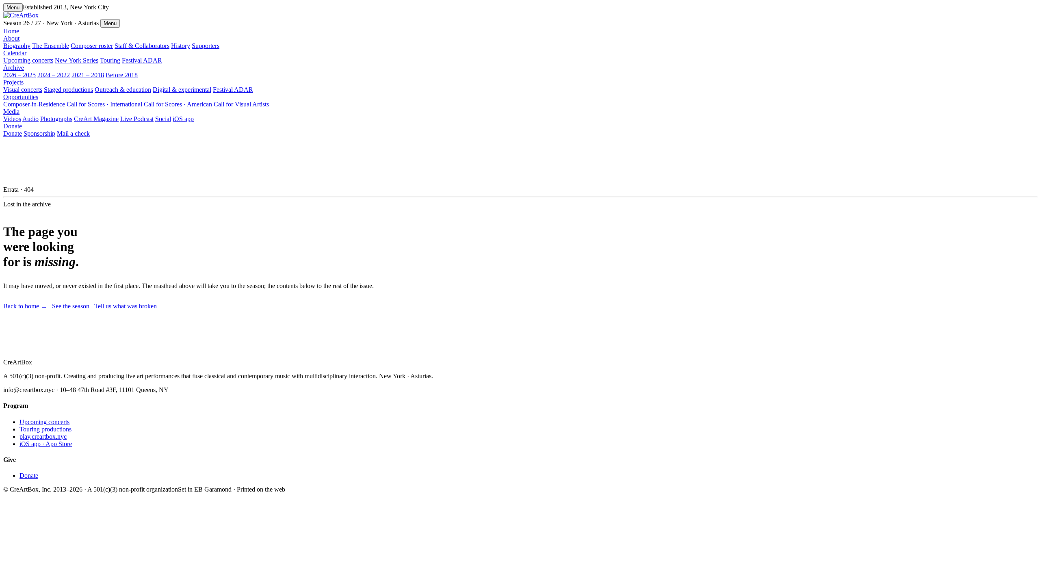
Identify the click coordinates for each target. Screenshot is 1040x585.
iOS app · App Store (46, 443)
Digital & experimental (182, 89)
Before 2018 (122, 75)
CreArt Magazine (96, 118)
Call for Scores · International (104, 104)
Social (163, 118)
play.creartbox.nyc (43, 436)
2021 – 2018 (88, 75)
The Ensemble (50, 45)
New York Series (76, 60)
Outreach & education (123, 89)
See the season (70, 306)
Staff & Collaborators (142, 45)
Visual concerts (22, 89)
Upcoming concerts (28, 60)
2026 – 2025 (19, 75)
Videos (12, 118)
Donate (12, 126)
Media (11, 111)
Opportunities (20, 96)
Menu (13, 7)
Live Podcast (137, 118)
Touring (110, 60)
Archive (13, 67)
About (11, 38)
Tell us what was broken (125, 306)
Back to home (25, 306)
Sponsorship (39, 133)
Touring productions (46, 429)
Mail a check (73, 133)
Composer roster (92, 45)
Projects (13, 82)
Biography (16, 45)
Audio (30, 118)
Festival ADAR (142, 60)
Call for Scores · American (178, 104)
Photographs (56, 118)
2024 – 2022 (53, 75)
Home (11, 31)
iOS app (183, 118)
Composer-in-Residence (34, 104)
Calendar (14, 53)
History (180, 45)
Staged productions (68, 89)
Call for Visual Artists (241, 104)
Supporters (205, 45)
